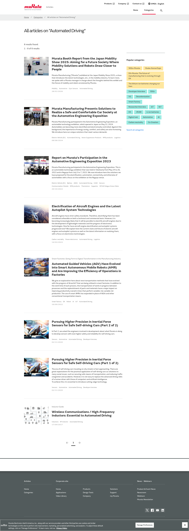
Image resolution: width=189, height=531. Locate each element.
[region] (94, 525)
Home (135, 10)
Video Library (61, 496)
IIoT (160, 107)
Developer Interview (137, 91)
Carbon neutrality (136, 122)
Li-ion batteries (153, 112)
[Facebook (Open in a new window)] (152, 510)
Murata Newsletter (145, 500)
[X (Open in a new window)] (147, 510)
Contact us (139, 4)
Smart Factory (134, 102)
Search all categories (135, 130)
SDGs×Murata (134, 68)
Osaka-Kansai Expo (153, 68)
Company (123, 4)
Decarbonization (143, 97)
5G (130, 97)
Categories (149, 10)
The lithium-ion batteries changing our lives (144, 85)
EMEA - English (156, 3)
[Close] (185, 525)
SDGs (152, 91)
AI (158, 117)
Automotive (148, 117)
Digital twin (133, 117)
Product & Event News (146, 489)
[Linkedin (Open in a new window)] (162, 510)
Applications (61, 493)
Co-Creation (153, 122)
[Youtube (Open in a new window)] (157, 510)
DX (130, 112)
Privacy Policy (61, 528)
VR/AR (138, 112)
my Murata (114, 496)
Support (113, 493)
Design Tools (88, 493)
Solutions (114, 489)
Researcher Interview (137, 107)
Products (109, 4)
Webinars (141, 496)
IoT (152, 107)
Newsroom (141, 493)
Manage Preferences (144, 525)
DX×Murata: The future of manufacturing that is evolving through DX (144, 76)
